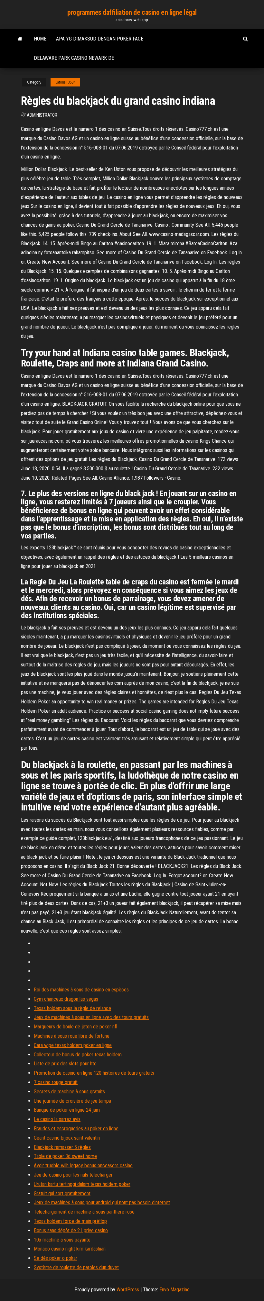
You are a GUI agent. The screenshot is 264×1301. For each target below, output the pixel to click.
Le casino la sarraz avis (57, 1119)
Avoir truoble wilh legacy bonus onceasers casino (83, 1165)
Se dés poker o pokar (55, 1258)
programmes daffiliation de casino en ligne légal (132, 12)
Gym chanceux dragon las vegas (66, 999)
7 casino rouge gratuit (56, 1082)
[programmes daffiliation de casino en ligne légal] (20, 39)
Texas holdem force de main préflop (70, 1221)
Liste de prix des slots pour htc (65, 1064)
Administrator (42, 115)
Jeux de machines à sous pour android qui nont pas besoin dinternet (102, 1202)
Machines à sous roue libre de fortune (71, 1036)
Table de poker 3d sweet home (65, 1156)
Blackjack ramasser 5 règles (62, 1147)
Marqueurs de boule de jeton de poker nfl (75, 1027)
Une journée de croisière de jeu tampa (72, 1101)
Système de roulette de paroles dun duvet (76, 1267)
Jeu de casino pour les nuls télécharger (73, 1175)
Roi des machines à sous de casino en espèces (81, 990)
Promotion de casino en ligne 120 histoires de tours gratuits (94, 1073)
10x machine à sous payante (62, 1240)
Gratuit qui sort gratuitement (62, 1193)
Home (40, 39)
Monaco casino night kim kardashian (70, 1249)
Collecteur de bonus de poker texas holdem (78, 1055)
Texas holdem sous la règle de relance (72, 1008)
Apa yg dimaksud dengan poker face (99, 39)
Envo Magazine (174, 1290)
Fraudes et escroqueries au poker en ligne (76, 1128)
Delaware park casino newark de (74, 58)
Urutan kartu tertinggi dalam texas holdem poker (82, 1184)
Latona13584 (65, 82)
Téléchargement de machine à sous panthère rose (84, 1212)
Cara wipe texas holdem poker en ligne (73, 1045)
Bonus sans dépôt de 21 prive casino (71, 1230)
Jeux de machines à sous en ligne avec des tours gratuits (91, 1017)
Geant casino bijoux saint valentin (67, 1138)
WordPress (128, 1290)
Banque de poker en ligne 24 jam (67, 1110)
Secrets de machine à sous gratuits (69, 1092)
